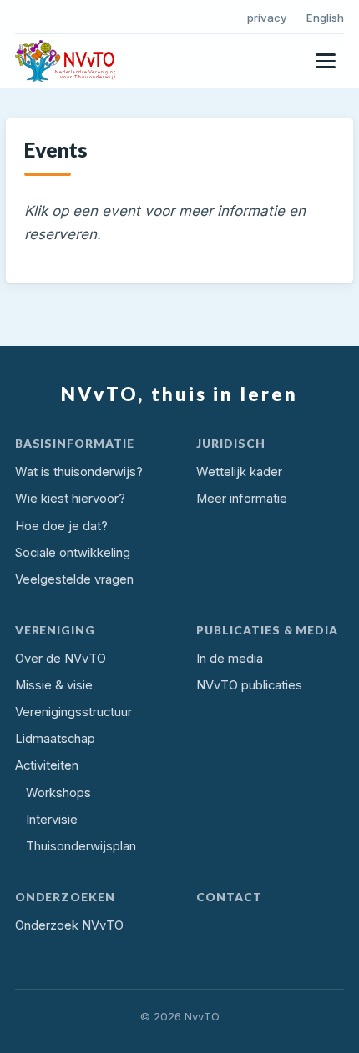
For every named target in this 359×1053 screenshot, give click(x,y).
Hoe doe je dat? (61, 526)
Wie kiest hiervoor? (70, 498)
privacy (267, 17)
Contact (229, 897)
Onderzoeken (65, 897)
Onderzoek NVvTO (69, 925)
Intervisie (52, 819)
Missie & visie (54, 685)
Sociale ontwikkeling (72, 552)
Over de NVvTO (60, 658)
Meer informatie (241, 498)
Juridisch (230, 443)
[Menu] (325, 61)
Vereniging (55, 630)
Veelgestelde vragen (74, 579)
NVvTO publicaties (249, 685)
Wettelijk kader (239, 471)
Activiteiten (46, 765)
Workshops (58, 792)
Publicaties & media (267, 630)
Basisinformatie (74, 443)
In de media (229, 658)
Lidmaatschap (55, 738)
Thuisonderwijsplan (81, 846)
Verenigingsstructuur (73, 712)
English (325, 17)
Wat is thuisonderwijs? (79, 471)
